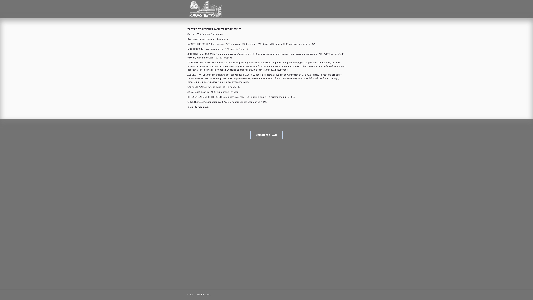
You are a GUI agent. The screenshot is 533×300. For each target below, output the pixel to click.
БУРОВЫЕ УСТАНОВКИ (242, 7)
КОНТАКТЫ (333, 7)
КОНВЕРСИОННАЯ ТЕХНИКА (290, 7)
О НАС (223, 7)
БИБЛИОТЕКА (317, 7)
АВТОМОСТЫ (265, 7)
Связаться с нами (266, 135)
